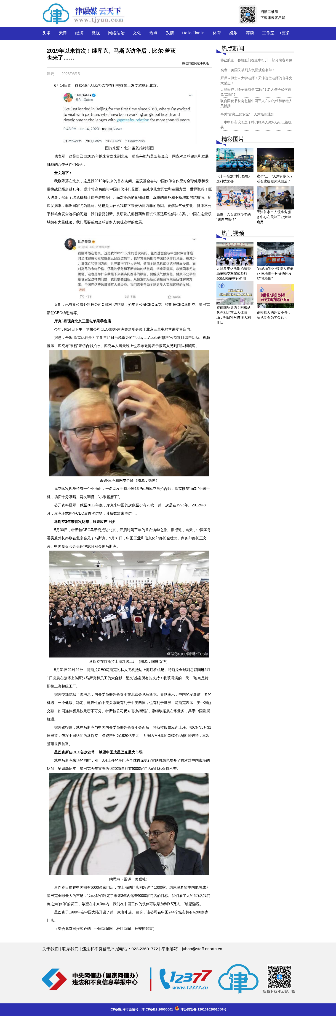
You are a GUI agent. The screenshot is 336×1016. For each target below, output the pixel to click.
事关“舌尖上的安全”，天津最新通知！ (249, 114)
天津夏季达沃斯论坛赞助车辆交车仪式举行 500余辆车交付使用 (233, 273)
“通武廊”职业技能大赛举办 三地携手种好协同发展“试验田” (275, 273)
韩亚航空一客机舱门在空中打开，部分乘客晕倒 (256, 60)
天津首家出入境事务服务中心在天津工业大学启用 (274, 217)
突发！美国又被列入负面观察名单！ (248, 70)
